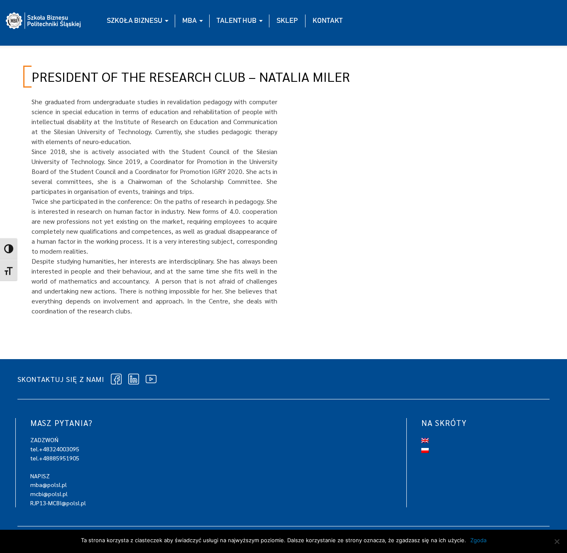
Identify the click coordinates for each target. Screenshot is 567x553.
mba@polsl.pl (48, 484)
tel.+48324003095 (54, 449)
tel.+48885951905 (54, 458)
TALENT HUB (237, 20)
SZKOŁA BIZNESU (134, 20)
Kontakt (327, 20)
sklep (287, 20)
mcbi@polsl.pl (49, 493)
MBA (189, 20)
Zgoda (478, 540)
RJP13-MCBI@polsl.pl (58, 503)
